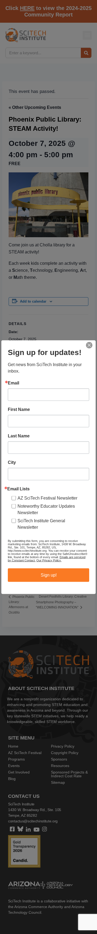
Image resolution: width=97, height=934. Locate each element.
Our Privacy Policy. (48, 560)
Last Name (19, 436)
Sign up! (49, 575)
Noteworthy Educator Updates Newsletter (46, 509)
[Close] (89, 345)
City (12, 462)
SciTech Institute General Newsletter (41, 523)
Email (13, 383)
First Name (19, 409)
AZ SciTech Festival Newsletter (47, 498)
